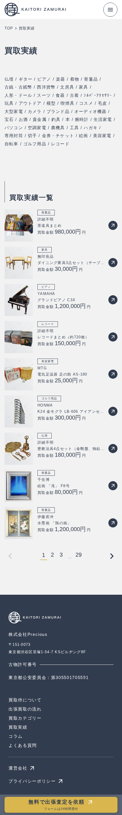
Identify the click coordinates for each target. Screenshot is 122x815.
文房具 (67, 87)
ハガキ (91, 127)
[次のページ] (111, 556)
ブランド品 (58, 111)
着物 (74, 79)
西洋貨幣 (46, 87)
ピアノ (44, 79)
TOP (9, 28)
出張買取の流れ (25, 709)
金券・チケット (58, 135)
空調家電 (37, 127)
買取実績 (18, 727)
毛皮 (102, 103)
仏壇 (9, 79)
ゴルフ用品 (34, 143)
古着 (74, 95)
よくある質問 (23, 745)
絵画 (83, 135)
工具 (74, 127)
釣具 (55, 119)
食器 (60, 95)
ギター (26, 79)
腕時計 (82, 119)
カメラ (35, 111)
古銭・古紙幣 (18, 87)
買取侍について (25, 699)
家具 (83, 87)
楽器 (60, 79)
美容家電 (102, 135)
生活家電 (103, 119)
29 (78, 555)
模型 (51, 103)
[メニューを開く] (110, 10)
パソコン (14, 127)
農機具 (58, 127)
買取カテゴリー (25, 718)
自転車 (11, 143)
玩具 (9, 103)
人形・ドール (18, 95)
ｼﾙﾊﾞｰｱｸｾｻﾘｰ (98, 95)
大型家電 (14, 111)
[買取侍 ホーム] (37, 9)
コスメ (86, 103)
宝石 (9, 119)
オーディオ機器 (90, 111)
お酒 (23, 119)
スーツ (44, 95)
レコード (60, 143)
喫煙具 (67, 103)
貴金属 (40, 119)
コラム (16, 736)
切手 (32, 135)
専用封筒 (14, 135)
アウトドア (30, 103)
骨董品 (91, 79)
